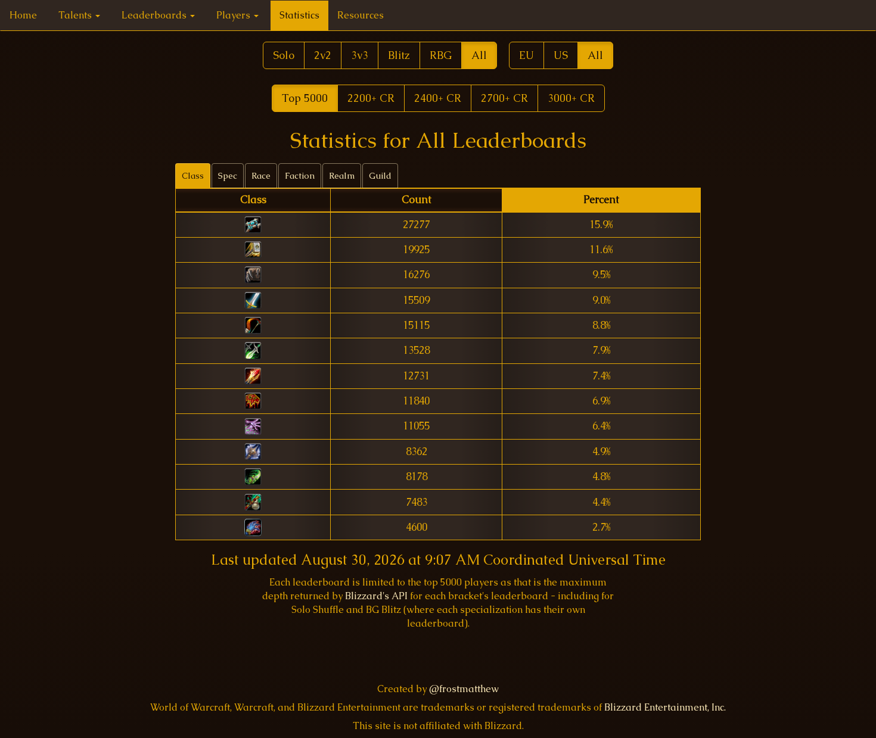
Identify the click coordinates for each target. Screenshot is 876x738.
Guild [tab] (380, 175)
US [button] (561, 55)
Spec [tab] (227, 175)
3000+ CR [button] (571, 98)
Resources (360, 15)
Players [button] (234, 15)
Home (23, 15)
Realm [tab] (342, 175)
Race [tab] (261, 175)
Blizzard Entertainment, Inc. (665, 707)
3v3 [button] (359, 55)
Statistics (299, 15)
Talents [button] (76, 15)
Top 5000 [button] (305, 98)
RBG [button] (441, 55)
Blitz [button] (399, 55)
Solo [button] (283, 55)
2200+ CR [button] (370, 98)
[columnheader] (253, 200)
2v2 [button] (322, 55)
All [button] (479, 55)
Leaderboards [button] (155, 15)
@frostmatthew (464, 689)
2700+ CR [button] (504, 98)
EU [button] (526, 55)
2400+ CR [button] (437, 98)
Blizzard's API (376, 596)
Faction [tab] (300, 175)
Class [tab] (193, 175)
